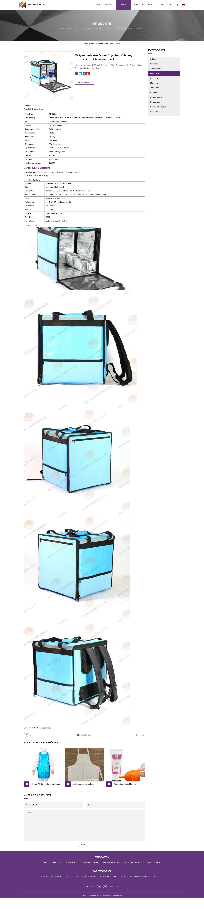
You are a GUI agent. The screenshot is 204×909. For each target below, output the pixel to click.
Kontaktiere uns (165, 5)
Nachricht (138, 5)
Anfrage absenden (84, 82)
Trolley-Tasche (155, 88)
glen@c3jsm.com (118, 895)
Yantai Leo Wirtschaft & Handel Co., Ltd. (101, 877)
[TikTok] (116, 886)
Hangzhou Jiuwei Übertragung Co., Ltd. (139, 877)
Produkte (122, 5)
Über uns (109, 5)
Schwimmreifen (156, 69)
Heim (98, 5)
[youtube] (105, 886)
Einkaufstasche (156, 102)
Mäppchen (154, 83)
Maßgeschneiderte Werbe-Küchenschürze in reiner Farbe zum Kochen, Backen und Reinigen (86, 785)
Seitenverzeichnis (133, 863)
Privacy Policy (153, 863)
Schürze (153, 59)
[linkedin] (93, 886)
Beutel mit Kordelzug (158, 107)
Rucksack (154, 64)
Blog (150, 5)
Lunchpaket (103, 44)
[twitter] (99, 886)
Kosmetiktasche (156, 97)
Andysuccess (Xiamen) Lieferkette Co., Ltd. (61, 877)
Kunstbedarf (154, 92)
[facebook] (87, 886)
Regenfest (154, 78)
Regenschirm (155, 112)
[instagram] (111, 886)
